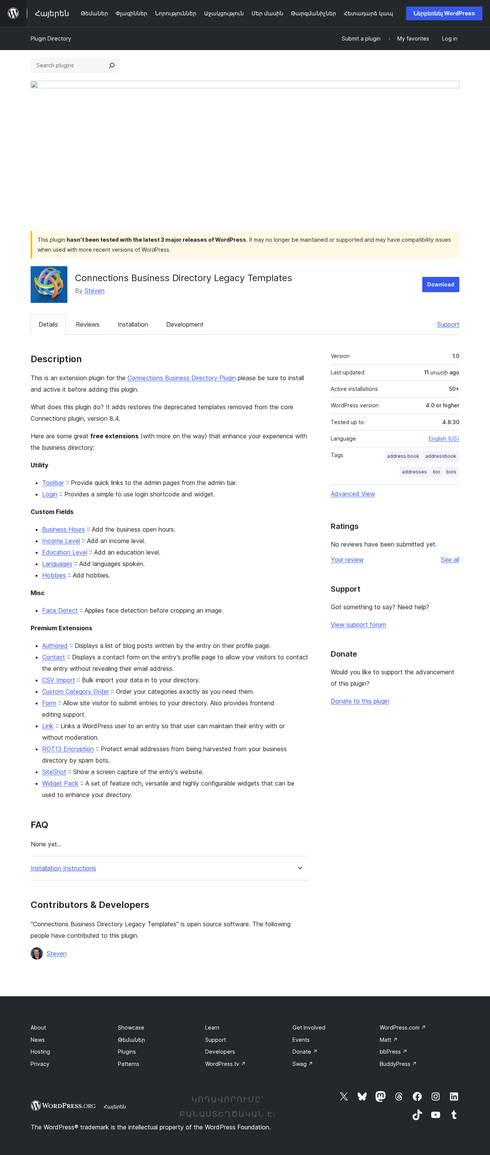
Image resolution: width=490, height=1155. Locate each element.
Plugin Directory (51, 38)
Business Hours (63, 529)
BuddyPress (398, 1064)
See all (450, 559)
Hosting (40, 1051)
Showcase (131, 1027)
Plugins (127, 1051)
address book (403, 456)
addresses (414, 472)
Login (49, 494)
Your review (347, 559)
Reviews (88, 324)
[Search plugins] (111, 65)
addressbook (440, 456)
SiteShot (54, 772)
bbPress (393, 1051)
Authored (55, 645)
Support (448, 324)
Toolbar (53, 482)
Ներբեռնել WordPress (444, 13)
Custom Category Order (75, 691)
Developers (220, 1051)
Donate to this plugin (360, 701)
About (38, 1027)
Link (48, 726)
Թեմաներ (131, 1039)
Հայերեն (115, 1106)
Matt (389, 1039)
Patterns (128, 1064)
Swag (302, 1064)
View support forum (358, 624)
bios (451, 472)
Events (301, 1039)
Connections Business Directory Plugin (181, 378)
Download (440, 284)
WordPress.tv (225, 1064)
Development (185, 324)
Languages (57, 564)
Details (48, 324)
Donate (305, 1051)
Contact (53, 657)
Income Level (61, 541)
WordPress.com (403, 1027)
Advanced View (353, 494)
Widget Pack (60, 783)
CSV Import (58, 680)
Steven (95, 290)
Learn (212, 1027)
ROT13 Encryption (68, 749)
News (38, 1039)
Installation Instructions (63, 868)
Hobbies (54, 575)
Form (49, 703)
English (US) (444, 438)
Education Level (64, 552)
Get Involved (308, 1027)
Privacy (40, 1064)
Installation (133, 324)
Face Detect (60, 610)
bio (436, 472)
